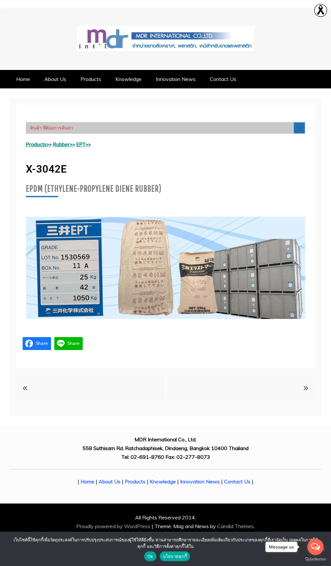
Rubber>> (64, 145)
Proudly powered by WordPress (114, 526)
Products (90, 79)
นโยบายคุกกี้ (175, 556)
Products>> (39, 145)
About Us (55, 79)
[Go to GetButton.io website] (315, 559)
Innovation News (176, 79)
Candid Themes (235, 526)
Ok (150, 556)
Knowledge (128, 79)
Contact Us (223, 79)
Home (23, 79)
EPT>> (83, 145)
